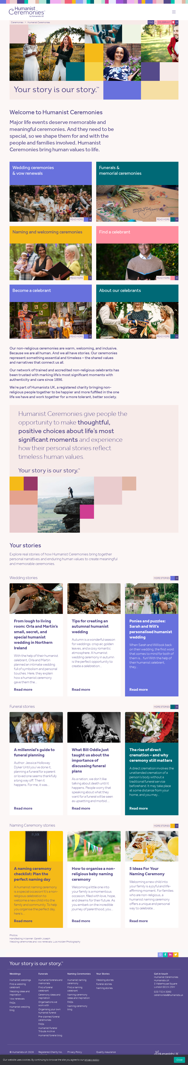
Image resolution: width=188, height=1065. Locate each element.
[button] (172, 11)
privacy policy (91, 1059)
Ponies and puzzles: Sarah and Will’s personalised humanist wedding (150, 629)
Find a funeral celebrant (45, 989)
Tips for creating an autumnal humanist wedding (90, 626)
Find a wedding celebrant (18, 985)
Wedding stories (104, 980)
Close (179, 1059)
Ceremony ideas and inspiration (49, 996)
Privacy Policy (74, 1052)
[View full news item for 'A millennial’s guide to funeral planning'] (50, 727)
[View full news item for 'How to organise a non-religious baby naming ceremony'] (107, 846)
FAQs (12, 1002)
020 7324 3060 (162, 991)
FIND (150, 22)
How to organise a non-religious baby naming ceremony (93, 874)
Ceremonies (17, 22)
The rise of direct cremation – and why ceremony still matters (150, 755)
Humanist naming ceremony (76, 981)
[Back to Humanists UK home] (166, 1053)
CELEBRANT (164, 22)
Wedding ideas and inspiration (20, 993)
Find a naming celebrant (74, 989)
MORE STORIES (162, 578)
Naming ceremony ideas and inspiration (78, 996)
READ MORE (76, 219)
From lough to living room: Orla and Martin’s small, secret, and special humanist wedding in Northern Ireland (36, 634)
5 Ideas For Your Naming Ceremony (147, 871)
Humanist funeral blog (50, 1035)
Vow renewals (17, 998)
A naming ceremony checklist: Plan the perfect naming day (32, 874)
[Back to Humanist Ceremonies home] (27, 11)
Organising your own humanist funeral (49, 1011)
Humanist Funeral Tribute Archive (47, 1029)
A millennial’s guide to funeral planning (34, 752)
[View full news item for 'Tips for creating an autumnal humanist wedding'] (107, 598)
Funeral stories (104, 984)
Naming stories (104, 988)
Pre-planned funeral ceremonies (49, 1018)
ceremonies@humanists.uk (168, 995)
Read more (23, 689)
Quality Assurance (106, 1052)
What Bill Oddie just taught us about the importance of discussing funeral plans (90, 760)
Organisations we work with (47, 1003)
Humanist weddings (20, 980)
